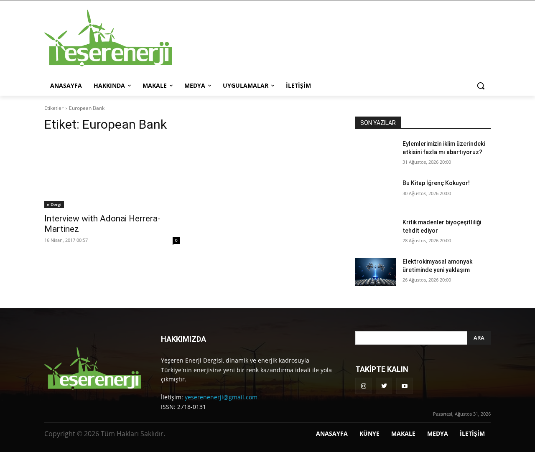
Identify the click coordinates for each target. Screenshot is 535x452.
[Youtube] (404, 386)
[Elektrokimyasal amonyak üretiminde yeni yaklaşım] (375, 272)
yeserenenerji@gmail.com (221, 397)
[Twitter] (384, 386)
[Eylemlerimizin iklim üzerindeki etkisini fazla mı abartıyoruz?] (375, 154)
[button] (481, 86)
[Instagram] (363, 386)
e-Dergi (54, 204)
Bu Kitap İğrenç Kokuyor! (436, 183)
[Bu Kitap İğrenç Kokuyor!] (375, 193)
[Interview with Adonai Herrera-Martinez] (112, 174)
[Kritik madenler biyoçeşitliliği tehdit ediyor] (375, 232)
